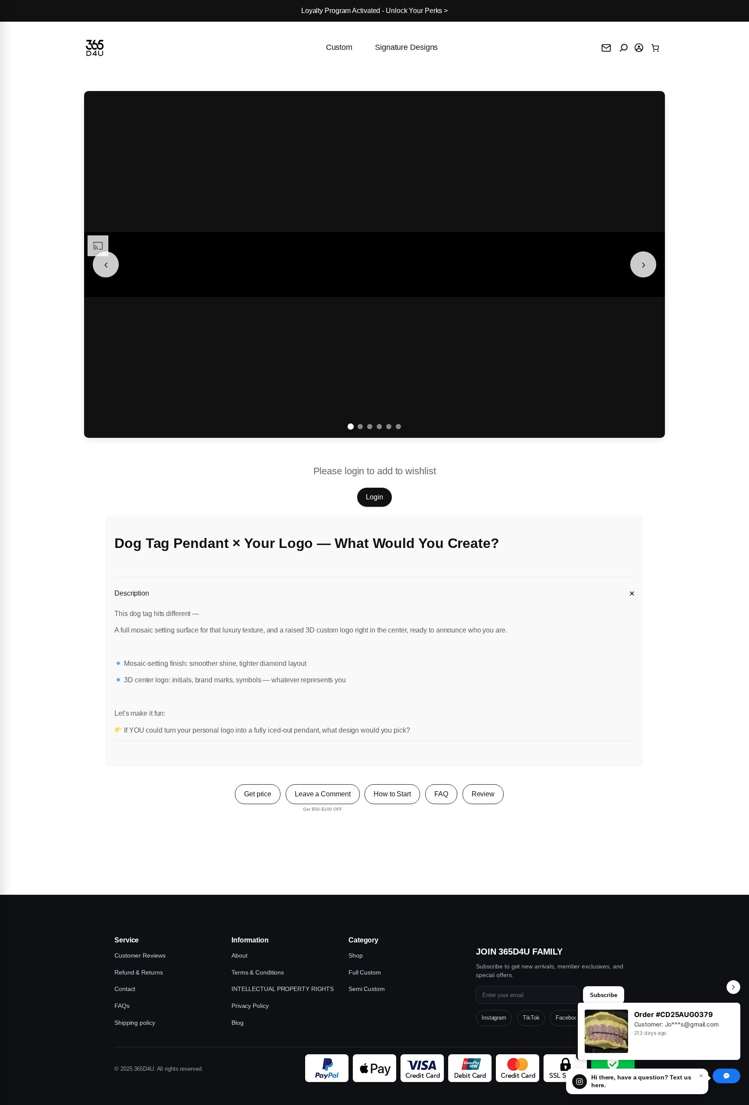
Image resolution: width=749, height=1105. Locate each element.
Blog (237, 1022)
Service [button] (126, 940)
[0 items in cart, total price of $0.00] (655, 48)
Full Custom (364, 972)
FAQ (441, 794)
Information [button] (250, 940)
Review (483, 794)
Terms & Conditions (257, 972)
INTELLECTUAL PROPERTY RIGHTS (282, 988)
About (239, 955)
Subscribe (603, 995)
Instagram (494, 1017)
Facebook (568, 1017)
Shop (355, 955)
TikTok (531, 1017)
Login (374, 497)
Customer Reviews (139, 955)
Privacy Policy (250, 1005)
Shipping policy (134, 1022)
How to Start (392, 794)
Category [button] (363, 940)
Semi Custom (366, 988)
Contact (124, 988)
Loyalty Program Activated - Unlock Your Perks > (374, 10)
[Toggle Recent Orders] (733, 987)
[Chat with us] (726, 1076)
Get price (257, 794)
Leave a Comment (323, 794)
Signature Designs (406, 47)
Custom (339, 47)
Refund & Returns (138, 972)
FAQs (122, 1005)
